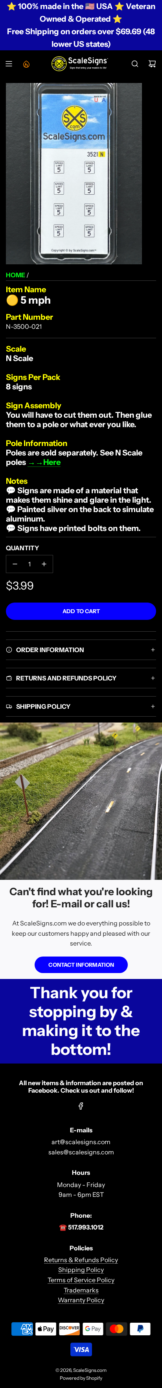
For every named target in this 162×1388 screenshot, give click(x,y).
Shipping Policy (81, 1270)
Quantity (22, 548)
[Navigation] (8, 63)
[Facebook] (81, 1106)
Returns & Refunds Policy (81, 1260)
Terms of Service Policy (81, 1280)
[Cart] (152, 63)
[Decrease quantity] (15, 564)
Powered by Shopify (81, 1378)
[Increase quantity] (44, 564)
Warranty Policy (81, 1300)
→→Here (44, 462)
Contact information (81, 964)
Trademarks (81, 1290)
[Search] (135, 63)
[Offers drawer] (26, 63)
